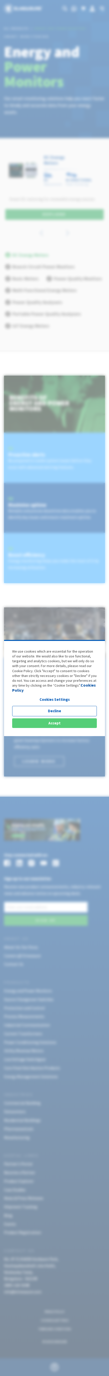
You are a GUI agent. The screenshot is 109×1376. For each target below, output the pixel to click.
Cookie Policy (22, 671)
